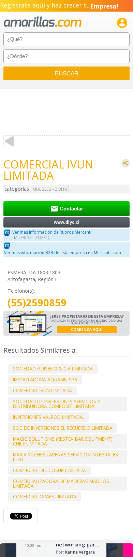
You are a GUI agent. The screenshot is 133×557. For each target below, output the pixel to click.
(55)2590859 (37, 303)
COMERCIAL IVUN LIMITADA (42, 390)
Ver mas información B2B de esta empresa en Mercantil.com (62, 252)
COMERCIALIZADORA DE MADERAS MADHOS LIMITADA (61, 483)
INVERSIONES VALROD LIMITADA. (48, 417)
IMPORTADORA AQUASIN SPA (45, 379)
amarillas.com (42, 22)
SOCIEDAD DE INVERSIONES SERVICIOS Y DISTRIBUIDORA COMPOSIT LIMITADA (56, 403)
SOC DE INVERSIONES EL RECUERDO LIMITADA (63, 428)
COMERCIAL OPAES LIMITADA (44, 496)
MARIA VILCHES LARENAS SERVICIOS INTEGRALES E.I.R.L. (65, 457)
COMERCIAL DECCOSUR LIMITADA (49, 470)
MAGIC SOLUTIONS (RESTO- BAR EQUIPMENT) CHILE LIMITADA (63, 441)
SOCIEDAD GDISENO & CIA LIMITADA (53, 368)
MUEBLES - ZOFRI (49, 189)
